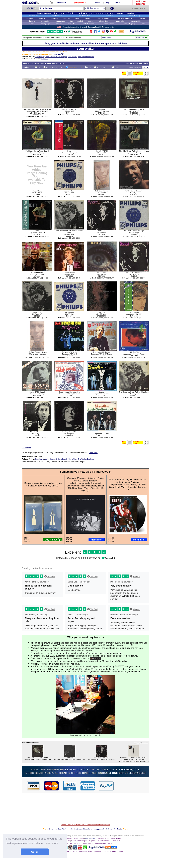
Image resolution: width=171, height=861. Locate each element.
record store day (134, 16)
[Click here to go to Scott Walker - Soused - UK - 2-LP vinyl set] (69, 755)
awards (90, 21)
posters (142, 18)
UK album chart (84, 16)
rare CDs (42, 18)
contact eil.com (87, 843)
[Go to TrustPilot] (55, 32)
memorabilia (135, 21)
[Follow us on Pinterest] (91, 32)
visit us (59, 24)
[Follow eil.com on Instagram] (70, 848)
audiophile (45, 21)
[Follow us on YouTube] (111, 32)
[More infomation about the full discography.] (62, 54)
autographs (120, 21)
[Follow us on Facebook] (95, 32)
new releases (33, 16)
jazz (71, 21)
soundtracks (60, 21)
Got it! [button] (34, 851)
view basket (61, 3)
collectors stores (88, 24)
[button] (131, 785)
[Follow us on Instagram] (103, 32)
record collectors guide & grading (84, 841)
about (117, 3)
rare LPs (66, 18)
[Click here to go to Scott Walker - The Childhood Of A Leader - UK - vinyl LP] (38, 755)
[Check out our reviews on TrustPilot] (95, 658)
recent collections (104, 841)
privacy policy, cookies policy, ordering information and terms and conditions (94, 851)
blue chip (30, 18)
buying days (45, 24)
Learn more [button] (51, 843)
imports (32, 21)
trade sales (71, 24)
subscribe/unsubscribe (103, 843)
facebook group (129, 24)
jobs (143, 24)
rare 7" (77, 18)
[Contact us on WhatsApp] (115, 32)
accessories (67, 838)
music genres (116, 838)
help (107, 3)
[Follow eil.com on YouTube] (80, 848)
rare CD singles (103, 18)
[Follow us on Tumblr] (107, 32)
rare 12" (88, 18)
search (76, 838)
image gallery (90, 838)
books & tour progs (125, 18)
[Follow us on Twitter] (99, 32)
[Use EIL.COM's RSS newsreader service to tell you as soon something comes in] (111, 847)
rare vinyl (54, 18)
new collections (109, 24)
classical (80, 21)
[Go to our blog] (137, 32)
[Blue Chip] (85, 775)
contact (97, 3)
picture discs (103, 21)
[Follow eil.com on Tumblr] (75, 848)
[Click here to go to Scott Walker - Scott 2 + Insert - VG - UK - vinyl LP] (101, 755)
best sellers (109, 16)
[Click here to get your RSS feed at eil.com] (121, 32)
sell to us (31, 24)
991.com (77, 843)
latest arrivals (57, 16)
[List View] (129, 75)
